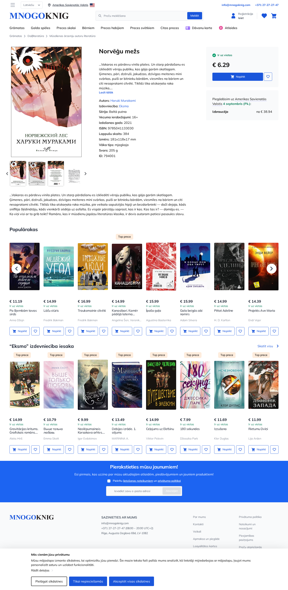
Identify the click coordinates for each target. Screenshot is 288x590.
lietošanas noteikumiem (138, 481)
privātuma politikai (169, 481)
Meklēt (194, 15)
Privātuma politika (250, 517)
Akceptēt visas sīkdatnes (131, 581)
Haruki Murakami (123, 101)
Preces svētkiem (142, 28)
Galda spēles (40, 28)
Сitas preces (170, 28)
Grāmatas (17, 28)
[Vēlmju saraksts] (264, 16)
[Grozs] (273, 16)
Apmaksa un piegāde (206, 539)
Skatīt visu (265, 346)
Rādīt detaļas (40, 570)
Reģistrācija (245, 14)
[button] (85, 173)
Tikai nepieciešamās (88, 581)
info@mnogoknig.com (236, 5)
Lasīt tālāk (106, 92)
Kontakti (198, 524)
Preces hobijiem (112, 28)
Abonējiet (172, 491)
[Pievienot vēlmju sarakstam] (268, 76)
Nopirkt (240, 76)
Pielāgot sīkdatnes (49, 581)
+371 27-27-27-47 (266, 5)
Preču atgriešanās (250, 547)
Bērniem (88, 28)
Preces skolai (66, 28)
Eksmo (124, 106)
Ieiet (241, 18)
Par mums (199, 517)
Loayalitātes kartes (205, 546)
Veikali (197, 531)
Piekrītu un (147, 481)
